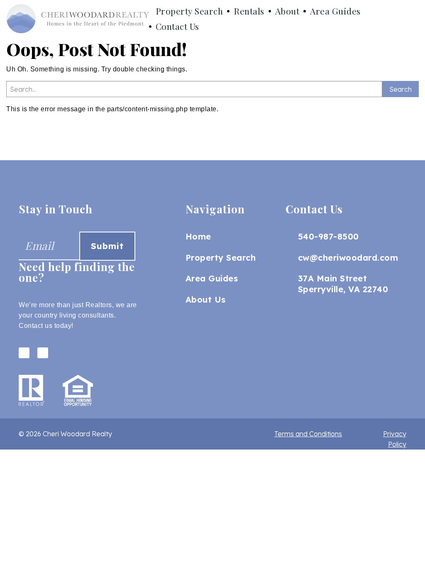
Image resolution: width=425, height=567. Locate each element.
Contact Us (177, 26)
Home (198, 236)
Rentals (249, 11)
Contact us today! (46, 325)
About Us (206, 299)
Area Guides (335, 11)
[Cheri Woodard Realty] (77, 19)
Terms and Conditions (308, 434)
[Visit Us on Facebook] (24, 352)
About (287, 11)
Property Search (189, 11)
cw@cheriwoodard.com (348, 257)
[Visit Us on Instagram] (42, 352)
